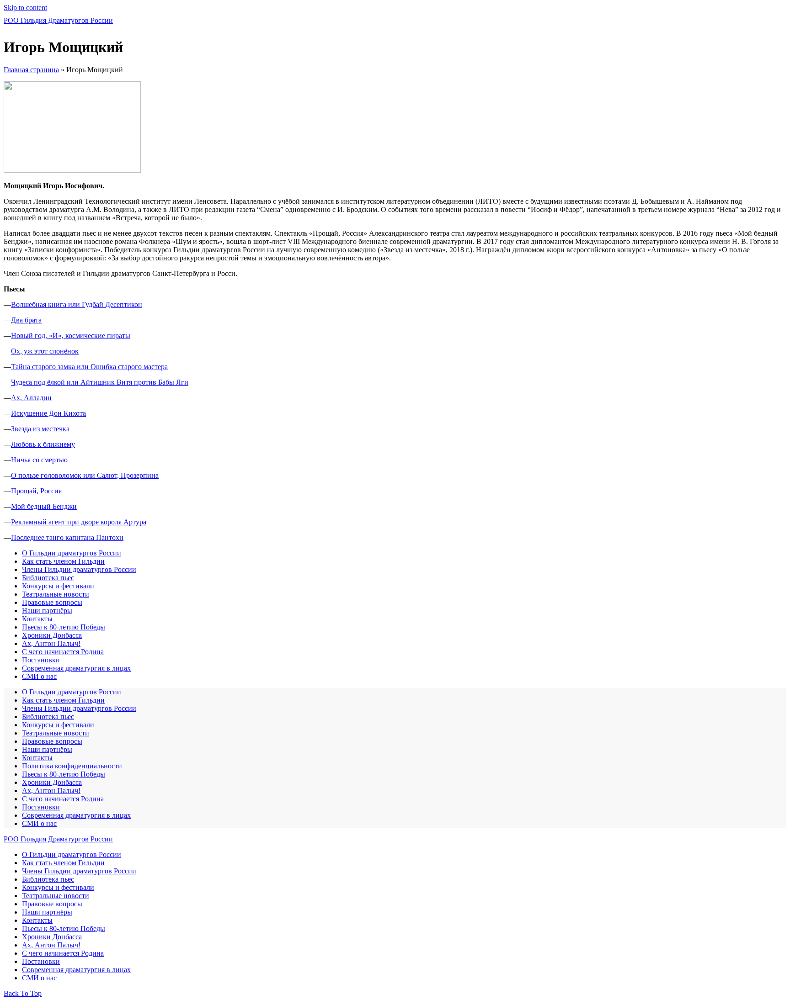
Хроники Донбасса (52, 635)
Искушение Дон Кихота (48, 413)
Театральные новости (55, 594)
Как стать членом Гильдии (63, 561)
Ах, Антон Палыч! (51, 643)
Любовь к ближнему (43, 444)
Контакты (37, 619)
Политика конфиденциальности (72, 766)
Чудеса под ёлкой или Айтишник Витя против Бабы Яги (99, 382)
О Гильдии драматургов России (71, 553)
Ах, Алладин (31, 398)
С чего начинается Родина (63, 652)
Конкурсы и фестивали (58, 586)
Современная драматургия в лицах (76, 668)
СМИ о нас (39, 676)
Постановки (41, 660)
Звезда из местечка (40, 429)
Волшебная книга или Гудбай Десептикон (76, 304)
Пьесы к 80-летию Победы (63, 627)
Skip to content (25, 7)
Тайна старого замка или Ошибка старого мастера (89, 366)
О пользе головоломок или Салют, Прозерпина (85, 475)
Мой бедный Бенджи (44, 506)
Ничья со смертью (39, 460)
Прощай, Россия (36, 491)
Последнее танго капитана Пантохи (67, 537)
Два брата (26, 320)
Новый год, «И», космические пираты (70, 335)
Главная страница (31, 70)
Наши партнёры (47, 610)
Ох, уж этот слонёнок (45, 351)
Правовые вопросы (52, 602)
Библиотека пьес (48, 578)
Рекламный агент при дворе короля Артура (78, 522)
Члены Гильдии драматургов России (79, 569)
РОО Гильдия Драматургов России (58, 20)
